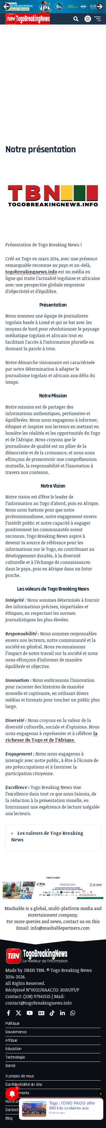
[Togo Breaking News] (27, 19)
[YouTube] (29, 1013)
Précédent (6, 6)
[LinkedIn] (62, 1013)
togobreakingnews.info (31, 272)
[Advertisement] (53, 80)
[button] (76, 19)
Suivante (99, 6)
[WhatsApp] (73, 1013)
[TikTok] (52, 1013)
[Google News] (41, 1013)
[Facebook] (8, 1013)
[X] (18, 1013)
